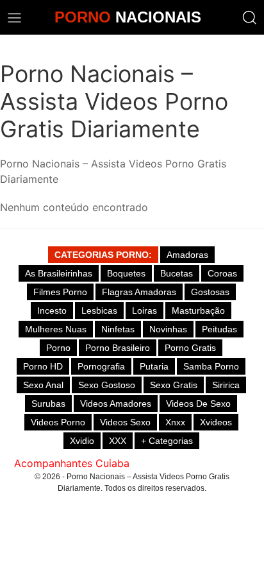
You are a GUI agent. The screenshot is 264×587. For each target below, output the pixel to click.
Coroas (222, 273)
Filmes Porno (60, 292)
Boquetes (126, 273)
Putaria (154, 366)
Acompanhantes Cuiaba (71, 463)
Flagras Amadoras (139, 292)
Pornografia (101, 366)
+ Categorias (167, 441)
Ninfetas (118, 329)
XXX (117, 441)
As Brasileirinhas (58, 273)
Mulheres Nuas (56, 329)
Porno (58, 348)
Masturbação (198, 310)
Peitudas (219, 329)
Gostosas (210, 292)
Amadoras (187, 255)
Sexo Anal (43, 385)
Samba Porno (211, 366)
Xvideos (216, 422)
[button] (250, 17)
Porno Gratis (190, 348)
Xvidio (82, 441)
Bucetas (176, 273)
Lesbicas (99, 310)
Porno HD (43, 366)
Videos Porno (58, 422)
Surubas (48, 403)
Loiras (144, 310)
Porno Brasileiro (117, 348)
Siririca (226, 385)
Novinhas (168, 329)
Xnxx (175, 422)
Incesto (52, 310)
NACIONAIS (127, 17)
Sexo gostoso (106, 385)
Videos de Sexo (198, 403)
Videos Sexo (125, 422)
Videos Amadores (115, 403)
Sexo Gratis (173, 385)
